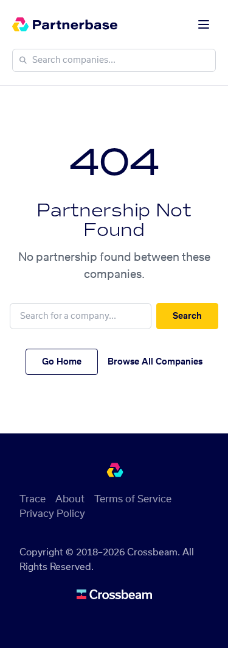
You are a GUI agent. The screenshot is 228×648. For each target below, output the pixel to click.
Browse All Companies (155, 362)
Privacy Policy (52, 514)
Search (187, 316)
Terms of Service (132, 499)
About (70, 499)
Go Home (61, 362)
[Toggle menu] (204, 24)
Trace (32, 499)
